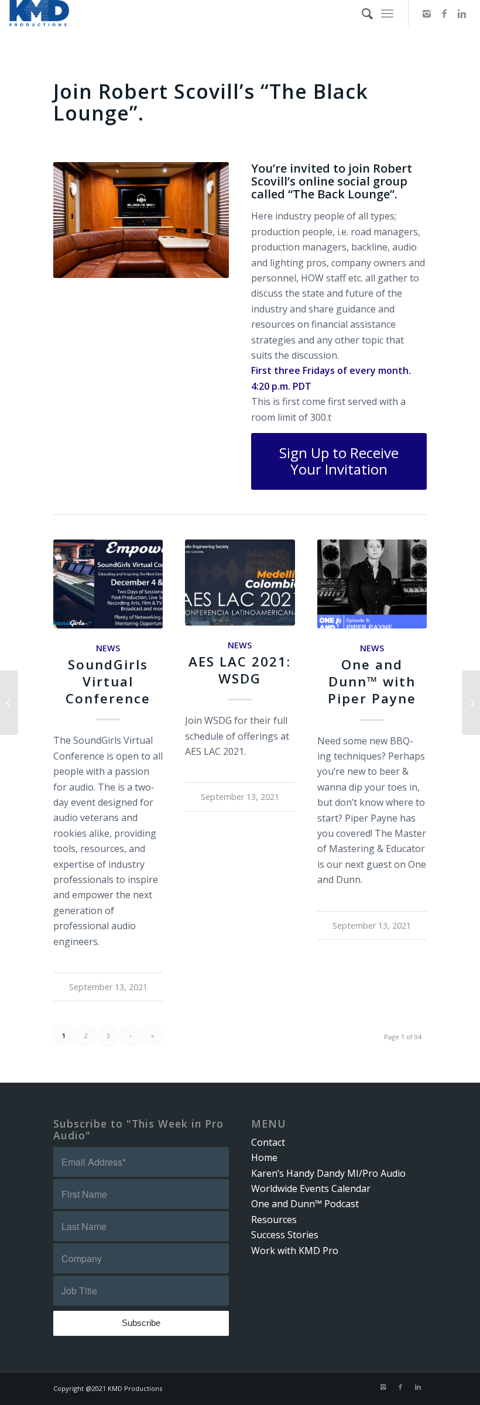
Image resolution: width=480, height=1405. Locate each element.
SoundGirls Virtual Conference (108, 681)
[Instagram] (427, 13)
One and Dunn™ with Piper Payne (372, 681)
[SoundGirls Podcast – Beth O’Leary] (9, 703)
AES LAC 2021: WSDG (239, 670)
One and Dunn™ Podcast (305, 1203)
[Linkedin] (462, 13)
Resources (274, 1219)
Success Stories (284, 1234)
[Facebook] (444, 13)
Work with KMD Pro (294, 1250)
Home (264, 1157)
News (108, 648)
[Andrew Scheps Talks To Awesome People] (471, 703)
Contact (268, 1142)
